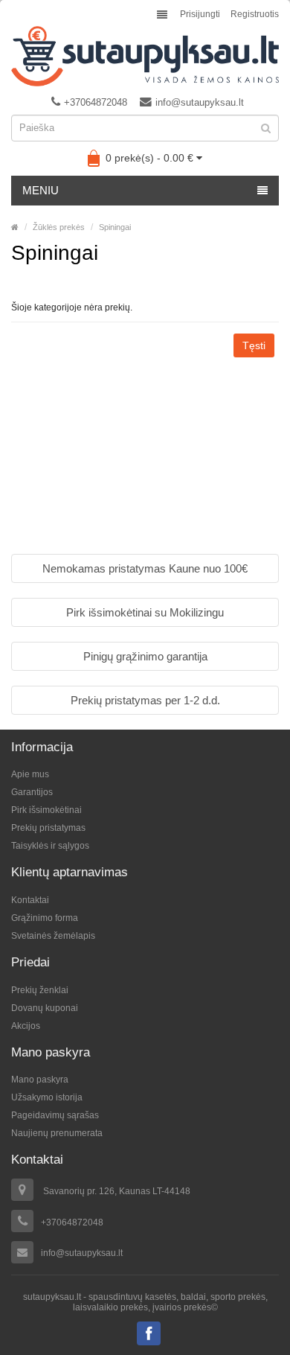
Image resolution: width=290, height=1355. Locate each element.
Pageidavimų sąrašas (55, 1115)
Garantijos (32, 792)
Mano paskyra (39, 1079)
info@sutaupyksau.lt (199, 102)
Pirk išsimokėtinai (46, 810)
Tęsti (253, 345)
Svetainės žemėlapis (53, 936)
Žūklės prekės (59, 227)
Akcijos (25, 1026)
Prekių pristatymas (48, 828)
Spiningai (115, 227)
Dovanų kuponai (44, 1008)
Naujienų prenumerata (57, 1133)
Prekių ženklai (39, 990)
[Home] (15, 227)
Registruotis (255, 14)
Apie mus (30, 774)
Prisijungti (200, 14)
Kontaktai (30, 900)
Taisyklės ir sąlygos (50, 846)
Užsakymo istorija (47, 1097)
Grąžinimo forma (44, 918)
